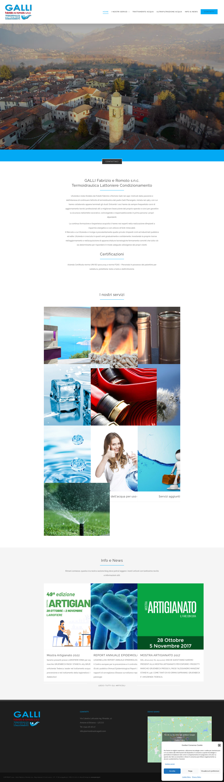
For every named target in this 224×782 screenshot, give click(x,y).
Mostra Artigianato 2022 (63, 655)
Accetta (172, 771)
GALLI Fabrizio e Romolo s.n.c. (112, 180)
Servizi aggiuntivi (170, 496)
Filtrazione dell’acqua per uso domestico (123, 496)
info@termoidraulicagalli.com (93, 731)
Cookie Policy (186, 777)
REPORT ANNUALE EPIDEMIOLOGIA (119, 655)
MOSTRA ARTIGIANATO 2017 (160, 655)
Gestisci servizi (170, 764)
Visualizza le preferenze (210, 771)
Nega (190, 771)
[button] (219, 745)
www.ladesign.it (95, 777)
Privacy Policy (196, 777)
